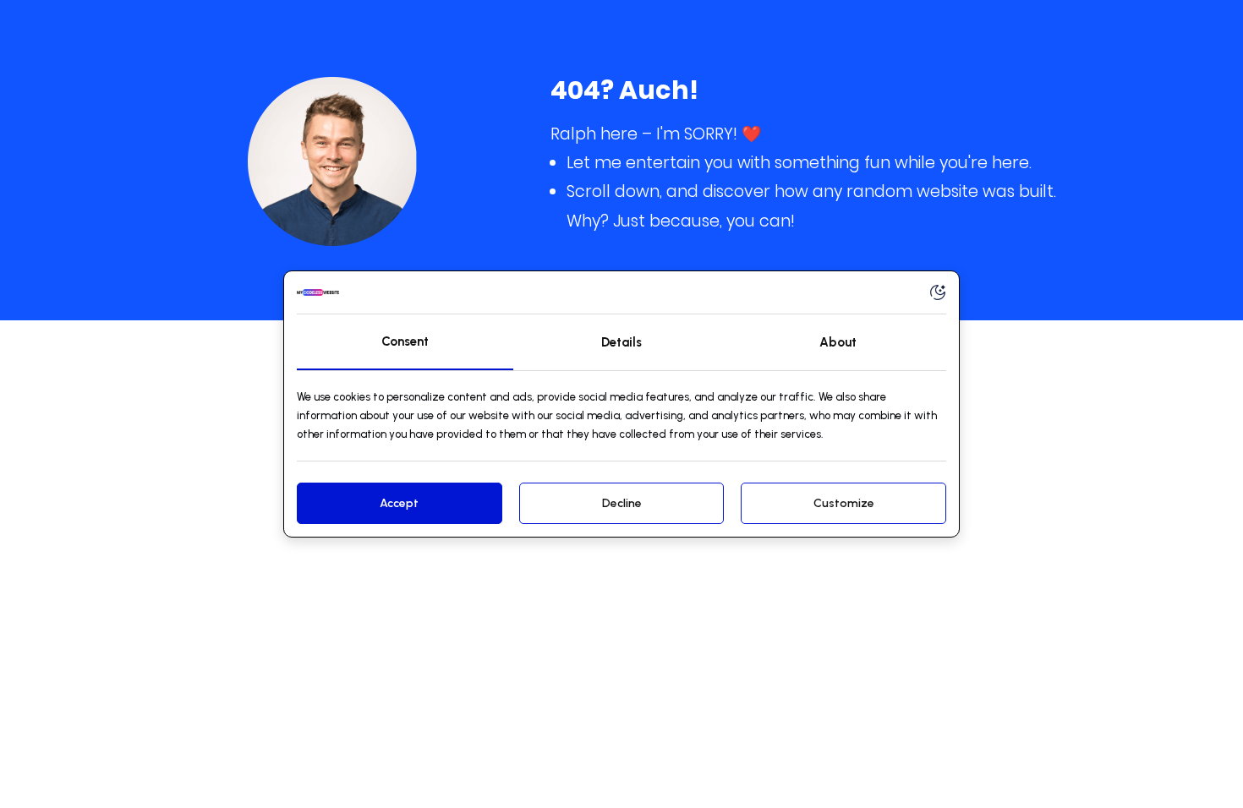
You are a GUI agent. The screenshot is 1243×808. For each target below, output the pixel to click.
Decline (622, 503)
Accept (399, 503)
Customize (843, 503)
